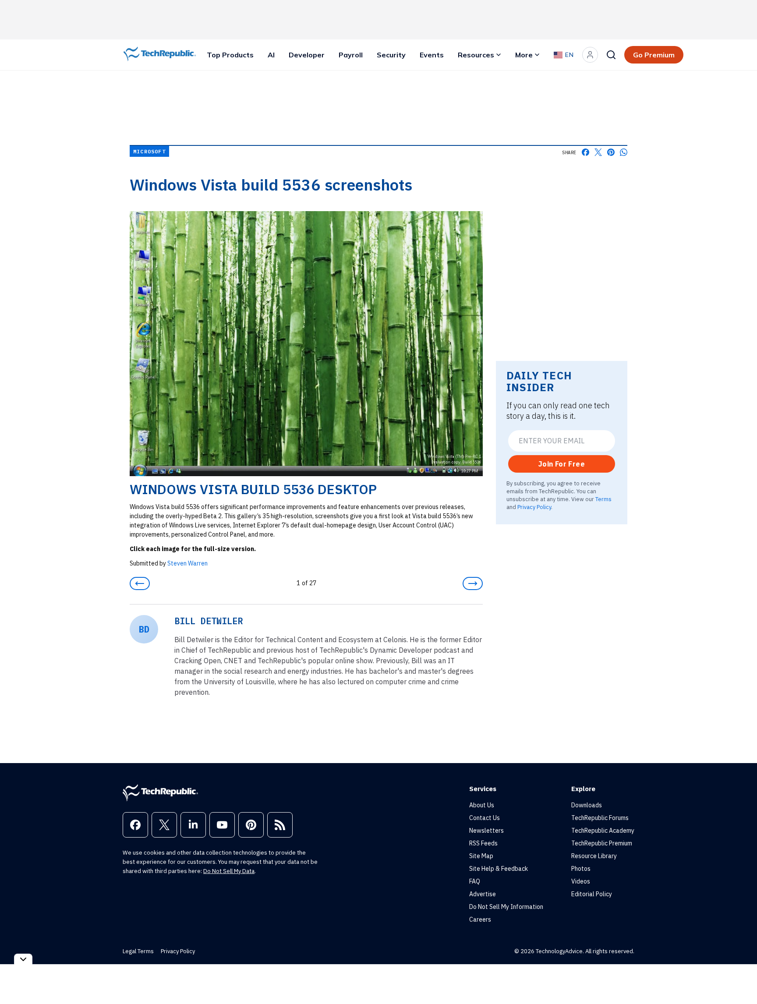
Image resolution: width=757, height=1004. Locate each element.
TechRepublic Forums (600, 818)
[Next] (473, 583)
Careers (480, 919)
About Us (481, 805)
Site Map (481, 856)
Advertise (482, 894)
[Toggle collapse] (23, 959)
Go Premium (654, 54)
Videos (580, 881)
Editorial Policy (591, 894)
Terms (603, 498)
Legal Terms (138, 951)
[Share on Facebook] (585, 152)
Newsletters (486, 830)
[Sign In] (590, 55)
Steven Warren (187, 563)
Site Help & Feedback (498, 869)
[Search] (611, 55)
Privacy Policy (534, 506)
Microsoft (149, 151)
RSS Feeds (483, 843)
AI (271, 54)
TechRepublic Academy (602, 830)
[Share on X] (598, 152)
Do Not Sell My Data (229, 871)
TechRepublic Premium (601, 843)
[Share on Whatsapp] (623, 152)
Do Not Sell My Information (506, 907)
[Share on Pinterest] (611, 152)
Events (432, 54)
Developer (307, 54)
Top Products (230, 54)
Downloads (586, 805)
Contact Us (484, 818)
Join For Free (561, 464)
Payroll (351, 54)
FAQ (474, 881)
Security (391, 54)
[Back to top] (739, 977)
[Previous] (140, 583)
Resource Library (594, 856)
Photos (581, 869)
